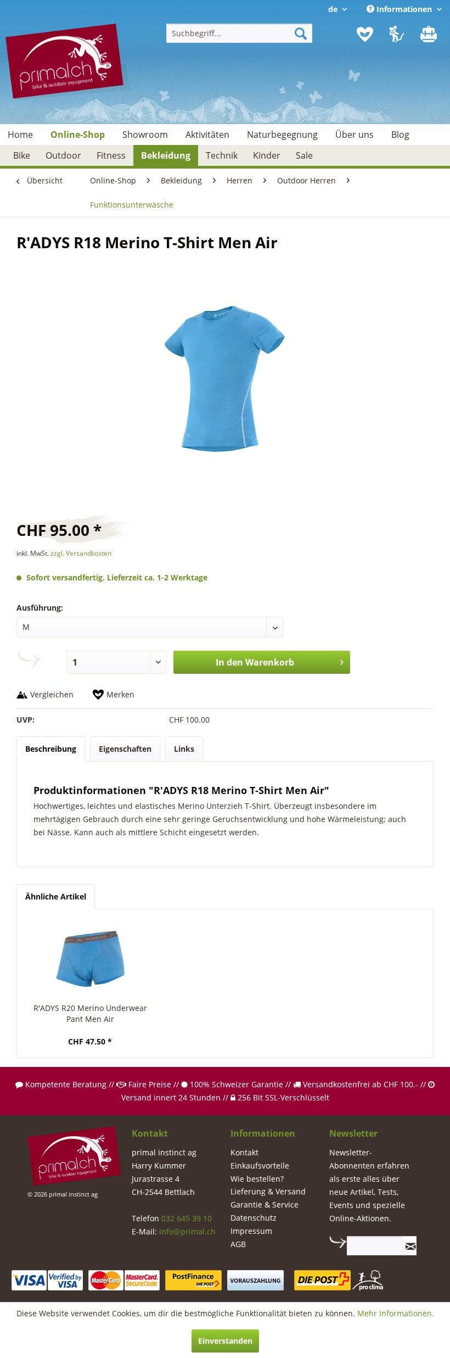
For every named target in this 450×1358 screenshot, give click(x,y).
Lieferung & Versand (268, 1191)
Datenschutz (253, 1217)
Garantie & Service (264, 1204)
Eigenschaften (125, 749)
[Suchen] (300, 33)
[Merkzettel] (365, 35)
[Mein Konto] (397, 35)
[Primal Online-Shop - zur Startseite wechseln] (67, 70)
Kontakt (244, 1152)
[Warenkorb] (429, 35)
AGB (238, 1244)
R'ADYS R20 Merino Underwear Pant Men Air (90, 1013)
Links (184, 749)
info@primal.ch (187, 1231)
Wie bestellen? (257, 1178)
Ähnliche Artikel (55, 896)
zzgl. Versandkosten (80, 553)
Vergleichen (52, 694)
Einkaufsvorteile (259, 1165)
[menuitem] (239, 33)
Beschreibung (50, 749)
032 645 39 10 (186, 1218)
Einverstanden (225, 1340)
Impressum (251, 1231)
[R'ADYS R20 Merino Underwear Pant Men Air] (90, 958)
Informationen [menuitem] (404, 9)
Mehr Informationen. (395, 1313)
